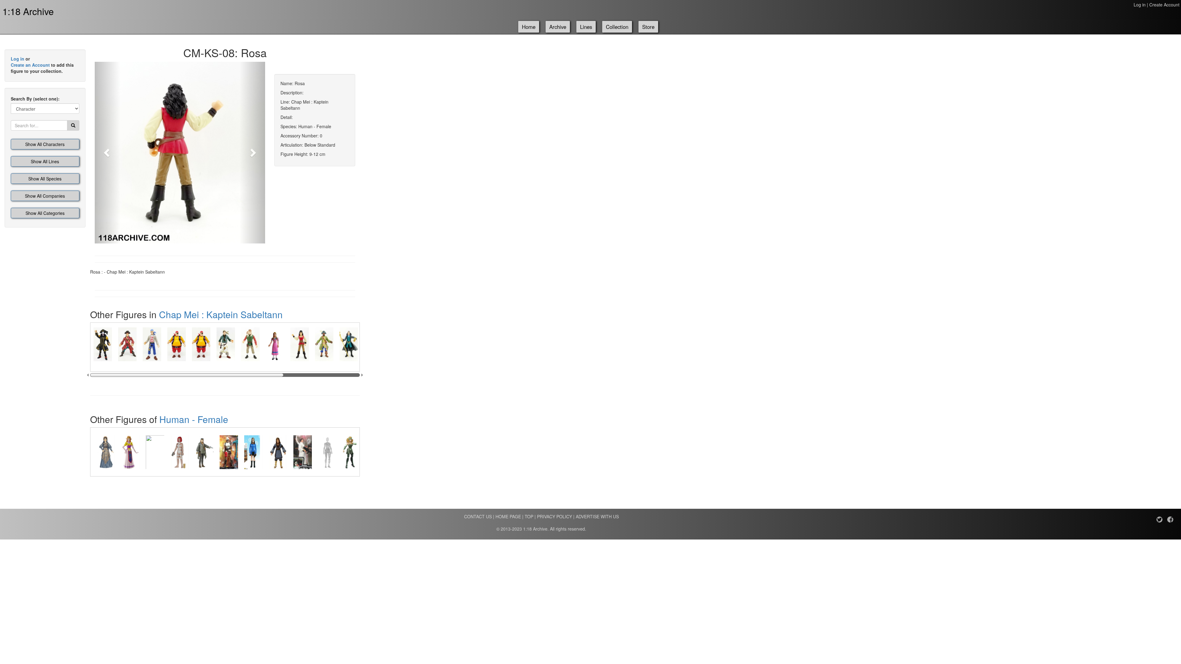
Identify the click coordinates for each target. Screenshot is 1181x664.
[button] (107, 152)
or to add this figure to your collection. (42, 65)
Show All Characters (45, 144)
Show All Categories (45, 213)
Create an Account (30, 65)
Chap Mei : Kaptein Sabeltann (221, 314)
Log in (1140, 5)
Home (528, 26)
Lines (586, 26)
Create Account (1164, 5)
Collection (617, 26)
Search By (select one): (35, 99)
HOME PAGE (508, 516)
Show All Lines (45, 161)
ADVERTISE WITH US (597, 516)
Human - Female (193, 419)
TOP (529, 516)
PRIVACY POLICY (554, 516)
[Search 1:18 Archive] (73, 125)
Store (648, 26)
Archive (557, 26)
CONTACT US (478, 516)
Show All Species (45, 179)
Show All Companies (45, 196)
